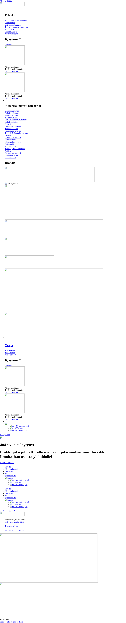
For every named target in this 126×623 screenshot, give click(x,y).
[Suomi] (1, 439)
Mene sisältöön (6, 1)
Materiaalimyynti (11, 469)
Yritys (9, 345)
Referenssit (9, 471)
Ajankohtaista (10, 476)
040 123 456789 (11, 71)
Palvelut (8, 467)
